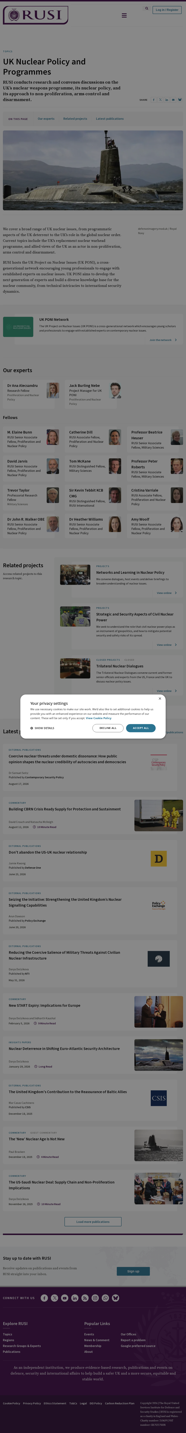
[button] (42, 728)
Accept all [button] (141, 728)
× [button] (159, 698)
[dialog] (93, 716)
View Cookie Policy (99, 718)
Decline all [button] (108, 728)
